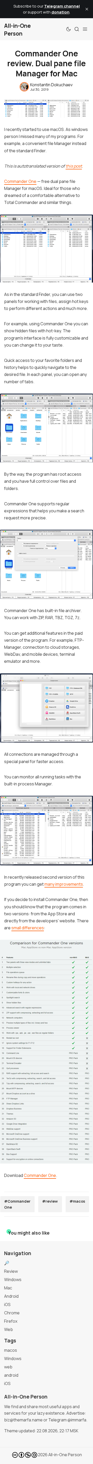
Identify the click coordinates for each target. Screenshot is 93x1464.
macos (10, 1350)
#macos (77, 1201)
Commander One (20, 181)
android (11, 1375)
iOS (7, 1304)
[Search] (77, 29)
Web (8, 1329)
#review (50, 1201)
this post (74, 166)
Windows (12, 1279)
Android (11, 1296)
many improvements (63, 884)
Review (11, 1271)
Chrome (12, 1313)
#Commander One (17, 1204)
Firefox (10, 1321)
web (8, 1367)
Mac (8, 1288)
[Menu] (85, 29)
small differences (27, 928)
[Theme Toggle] (68, 29)
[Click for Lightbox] (46, 249)
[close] (87, 9)
